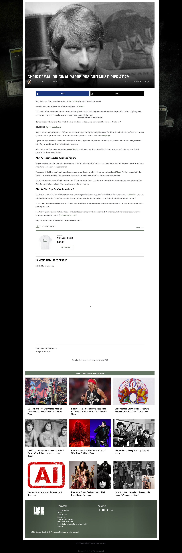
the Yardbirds (74, 101)
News (46, 352)
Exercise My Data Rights (65, 522)
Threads (81, 106)
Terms (60, 512)
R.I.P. (50, 352)
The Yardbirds (49, 348)
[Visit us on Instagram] (100, 510)
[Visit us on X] (113, 510)
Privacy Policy (62, 517)
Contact (60, 526)
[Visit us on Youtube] (104, 510)
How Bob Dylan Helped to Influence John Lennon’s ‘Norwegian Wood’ (132, 493)
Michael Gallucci (36, 82)
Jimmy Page (105, 135)
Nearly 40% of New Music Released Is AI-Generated (45, 493)
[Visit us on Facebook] (108, 510)
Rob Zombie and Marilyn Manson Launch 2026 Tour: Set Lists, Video (88, 451)
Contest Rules (62, 515)
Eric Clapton (73, 149)
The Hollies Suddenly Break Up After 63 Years (132, 451)
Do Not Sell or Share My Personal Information (72, 524)
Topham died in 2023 (67, 215)
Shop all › (140, 227)
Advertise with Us (63, 510)
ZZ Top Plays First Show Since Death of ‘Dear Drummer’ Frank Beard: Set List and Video (44, 411)
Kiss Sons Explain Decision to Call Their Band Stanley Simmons (88, 493)
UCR (56, 348)
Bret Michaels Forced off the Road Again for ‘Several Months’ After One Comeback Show (89, 411)
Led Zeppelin (131, 195)
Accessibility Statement (65, 519)
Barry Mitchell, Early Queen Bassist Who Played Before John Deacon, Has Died (132, 410)
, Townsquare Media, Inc (58, 532)
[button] (90, 242)
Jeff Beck (117, 172)
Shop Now (66, 247)
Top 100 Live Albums (53, 127)
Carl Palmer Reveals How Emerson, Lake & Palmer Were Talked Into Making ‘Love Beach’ (45, 453)
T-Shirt (60, 235)
